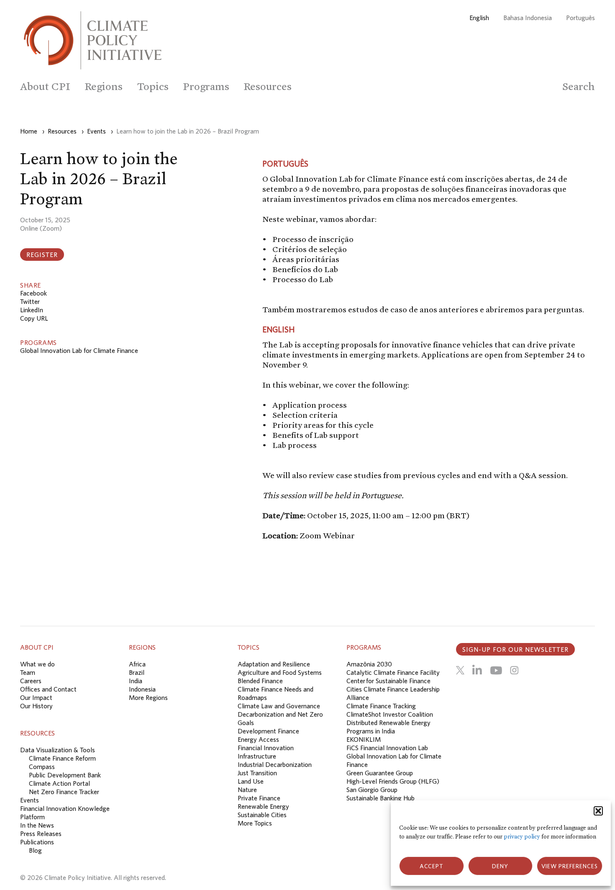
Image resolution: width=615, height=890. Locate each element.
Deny (500, 866)
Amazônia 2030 (369, 664)
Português (580, 17)
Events (29, 800)
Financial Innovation (266, 747)
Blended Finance (260, 680)
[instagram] (514, 670)
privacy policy (522, 836)
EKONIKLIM (363, 739)
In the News (37, 825)
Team (27, 672)
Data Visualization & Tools (57, 750)
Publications (37, 842)
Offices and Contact (48, 689)
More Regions (148, 697)
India (135, 680)
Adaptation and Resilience (274, 664)
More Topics (255, 823)
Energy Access (258, 739)
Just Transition (257, 773)
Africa (137, 664)
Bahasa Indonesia (527, 17)
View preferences (569, 866)
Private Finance (259, 798)
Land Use (251, 781)
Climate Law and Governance (279, 706)
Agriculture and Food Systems (280, 672)
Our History (36, 706)
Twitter (30, 301)
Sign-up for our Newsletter (515, 649)
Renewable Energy (263, 806)
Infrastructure (257, 756)
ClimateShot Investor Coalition (389, 714)
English (479, 17)
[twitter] (460, 670)
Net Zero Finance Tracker (64, 791)
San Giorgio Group (371, 789)
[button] (598, 811)
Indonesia (142, 689)
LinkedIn (31, 310)
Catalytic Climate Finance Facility (393, 672)
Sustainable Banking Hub (380, 798)
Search (578, 86)
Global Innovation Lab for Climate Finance (79, 350)
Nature (247, 789)
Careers (30, 680)
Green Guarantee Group (379, 773)
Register (42, 254)
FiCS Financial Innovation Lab (387, 747)
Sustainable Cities (262, 814)
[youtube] (496, 670)
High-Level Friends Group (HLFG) (392, 781)
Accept (431, 866)
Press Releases (41, 833)
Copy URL (34, 318)
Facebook (33, 293)
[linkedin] (477, 670)
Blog (35, 850)
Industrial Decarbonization (275, 764)
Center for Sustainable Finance (388, 680)
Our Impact (36, 697)
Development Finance (268, 731)
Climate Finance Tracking (381, 706)
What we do (37, 664)
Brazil (136, 672)
